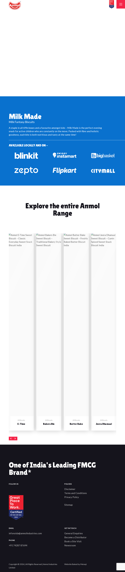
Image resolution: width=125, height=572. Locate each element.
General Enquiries (73, 533)
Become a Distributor (75, 537)
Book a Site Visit (73, 541)
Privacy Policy (71, 497)
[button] (11, 438)
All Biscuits (21, 420)
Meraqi (83, 564)
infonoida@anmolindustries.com (25, 533)
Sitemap (68, 504)
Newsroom (70, 545)
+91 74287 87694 (18, 545)
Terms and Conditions (75, 493)
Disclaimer (69, 489)
